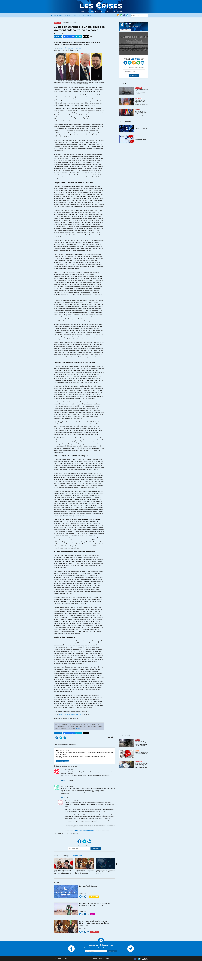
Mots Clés (77, 15)
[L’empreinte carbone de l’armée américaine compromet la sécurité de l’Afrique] (66, 909)
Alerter (71, 780)
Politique (137, 109)
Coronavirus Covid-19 (141, 128)
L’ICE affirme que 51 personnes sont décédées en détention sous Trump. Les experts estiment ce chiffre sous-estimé (141, 743)
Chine (57, 33)
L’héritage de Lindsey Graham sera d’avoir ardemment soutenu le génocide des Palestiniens (141, 102)
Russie (60, 33)
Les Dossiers (58, 15)
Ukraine (65, 33)
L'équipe (66, 958)
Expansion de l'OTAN (140, 139)
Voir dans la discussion (63, 761)
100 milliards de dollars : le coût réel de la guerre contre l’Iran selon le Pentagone (141, 91)
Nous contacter (58, 958)
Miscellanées (94, 896)
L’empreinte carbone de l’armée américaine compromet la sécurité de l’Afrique (94, 904)
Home (55, 19)
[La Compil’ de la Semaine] (66, 891)
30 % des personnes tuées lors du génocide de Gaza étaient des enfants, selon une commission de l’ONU (141, 765)
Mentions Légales (98, 958)
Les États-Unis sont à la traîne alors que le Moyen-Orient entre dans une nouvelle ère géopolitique (94, 923)
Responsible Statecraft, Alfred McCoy (70, 48)
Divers (137, 750)
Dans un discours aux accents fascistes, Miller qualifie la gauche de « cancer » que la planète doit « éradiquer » (141, 113)
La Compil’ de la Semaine (88, 886)
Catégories (67, 15)
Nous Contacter (88, 15)
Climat (93, 914)
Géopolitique (61, 19)
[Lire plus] (78, 728)
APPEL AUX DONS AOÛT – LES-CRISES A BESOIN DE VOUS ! (141, 754)
